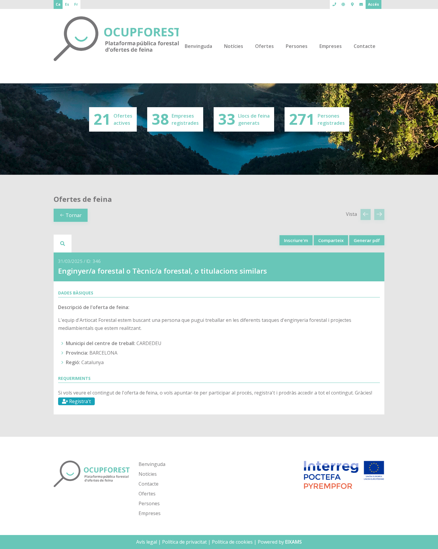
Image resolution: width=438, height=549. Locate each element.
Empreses (330, 46)
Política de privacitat (184, 542)
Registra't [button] (79, 401)
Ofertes (264, 46)
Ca (58, 4)
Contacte (364, 46)
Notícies (233, 46)
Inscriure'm (296, 240)
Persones (296, 46)
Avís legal (146, 542)
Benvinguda (198, 46)
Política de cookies (232, 542)
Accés (373, 4)
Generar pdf (367, 240)
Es (67, 4)
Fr (76, 4)
